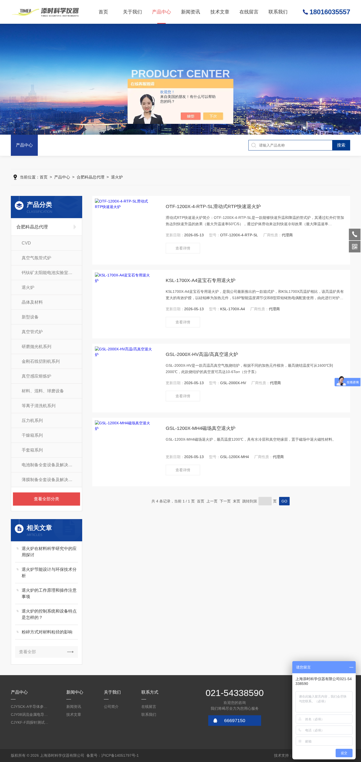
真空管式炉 (32, 332)
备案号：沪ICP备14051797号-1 (112, 755)
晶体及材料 (32, 302)
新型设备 (30, 317)
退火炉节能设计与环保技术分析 (49, 572)
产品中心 (161, 12)
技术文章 (219, 12)
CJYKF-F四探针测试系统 (30, 722)
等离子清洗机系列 (38, 405)
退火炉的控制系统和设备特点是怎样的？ (49, 614)
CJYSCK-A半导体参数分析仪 (30, 706)
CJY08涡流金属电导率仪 (30, 714)
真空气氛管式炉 (36, 258)
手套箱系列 (32, 450)
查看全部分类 (46, 499)
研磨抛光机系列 (36, 346)
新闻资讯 (190, 12)
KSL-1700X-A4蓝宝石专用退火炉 (200, 280)
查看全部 (27, 652)
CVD (26, 243)
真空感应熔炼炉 (36, 376)
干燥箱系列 (32, 435)
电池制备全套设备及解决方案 (49, 465)
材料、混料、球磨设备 (43, 391)
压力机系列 (32, 420)
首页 (103, 12)
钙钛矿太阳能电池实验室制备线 (51, 272)
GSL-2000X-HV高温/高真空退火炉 (202, 354)
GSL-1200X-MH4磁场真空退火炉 (200, 428)
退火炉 (117, 177)
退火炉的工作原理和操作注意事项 (49, 593)
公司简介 (111, 706)
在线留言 (248, 12)
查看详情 (182, 248)
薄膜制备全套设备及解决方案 (49, 479)
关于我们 (132, 12)
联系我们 (278, 12)
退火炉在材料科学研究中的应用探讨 (49, 551)
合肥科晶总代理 (90, 177)
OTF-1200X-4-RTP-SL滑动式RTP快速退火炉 (213, 206)
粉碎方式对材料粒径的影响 (47, 632)
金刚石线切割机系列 (41, 361)
